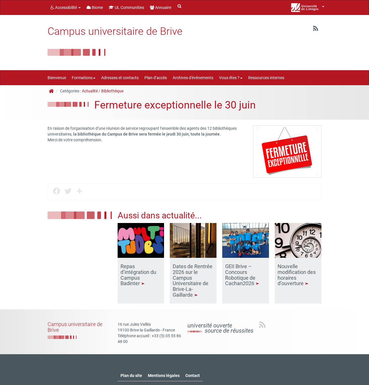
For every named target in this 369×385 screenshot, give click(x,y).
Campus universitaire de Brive (115, 31)
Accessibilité (66, 7)
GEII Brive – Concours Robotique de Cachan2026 (240, 274)
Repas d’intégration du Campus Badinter (138, 274)
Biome (97, 7)
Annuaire (162, 7)
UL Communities (129, 7)
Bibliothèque (112, 91)
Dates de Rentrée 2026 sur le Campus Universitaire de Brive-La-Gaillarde (192, 280)
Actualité (90, 91)
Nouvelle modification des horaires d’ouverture (297, 274)
